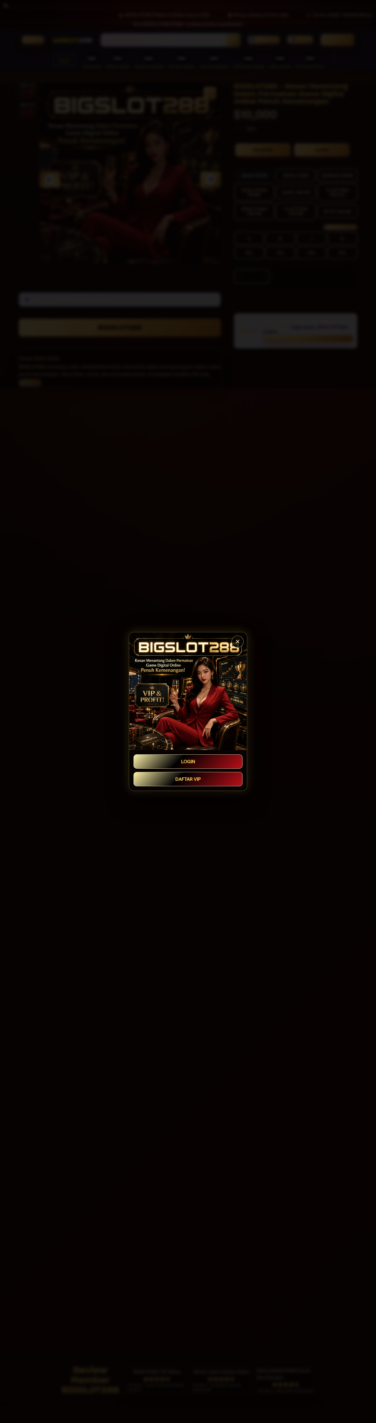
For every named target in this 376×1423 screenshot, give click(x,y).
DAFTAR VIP (188, 779)
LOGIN (188, 761)
